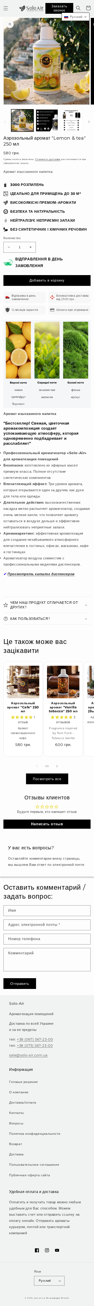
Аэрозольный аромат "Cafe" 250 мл (23, 707)
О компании (19, 1092)
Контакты (16, 1113)
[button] (6, 8)
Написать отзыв (47, 824)
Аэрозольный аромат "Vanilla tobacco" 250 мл (63, 707)
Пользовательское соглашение (34, 1164)
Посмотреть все (47, 779)
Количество (12, 238)
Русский (45, 1280)
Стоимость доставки (47, 159)
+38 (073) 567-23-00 (35, 1045)
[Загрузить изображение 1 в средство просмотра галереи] (22, 120)
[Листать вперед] (89, 122)
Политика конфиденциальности (34, 1134)
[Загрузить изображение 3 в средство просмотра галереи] (71, 120)
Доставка (16, 1154)
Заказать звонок (59, 8)
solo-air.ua (39, 1298)
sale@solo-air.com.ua (28, 1055)
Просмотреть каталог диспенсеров (41, 574)
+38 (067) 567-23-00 (35, 1039)
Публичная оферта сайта (29, 1175)
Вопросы (16, 1123)
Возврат (15, 1144)
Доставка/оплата (22, 1102)
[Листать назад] (5, 122)
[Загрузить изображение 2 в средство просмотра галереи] (47, 120)
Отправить (19, 983)
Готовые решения (23, 1082)
